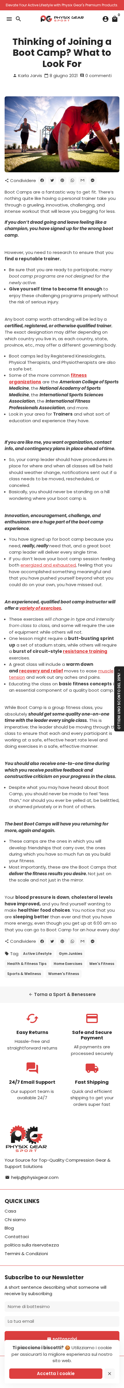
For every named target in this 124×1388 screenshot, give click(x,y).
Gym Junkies (70, 953)
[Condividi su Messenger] (93, 181)
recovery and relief (41, 671)
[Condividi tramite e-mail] (82, 181)
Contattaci (17, 1237)
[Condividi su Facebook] (42, 181)
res (66, 651)
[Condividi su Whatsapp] (72, 181)
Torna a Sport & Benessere (62, 994)
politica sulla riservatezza (32, 1245)
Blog (9, 1228)
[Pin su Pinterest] (62, 181)
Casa (10, 1211)
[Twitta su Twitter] (52, 181)
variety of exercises (40, 608)
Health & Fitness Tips (26, 963)
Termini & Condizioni (26, 1254)
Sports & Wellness (24, 973)
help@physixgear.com (32, 1177)
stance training (89, 651)
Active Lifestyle (37, 953)
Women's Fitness (63, 973)
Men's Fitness (101, 963)
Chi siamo (15, 1220)
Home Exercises (68, 963)
